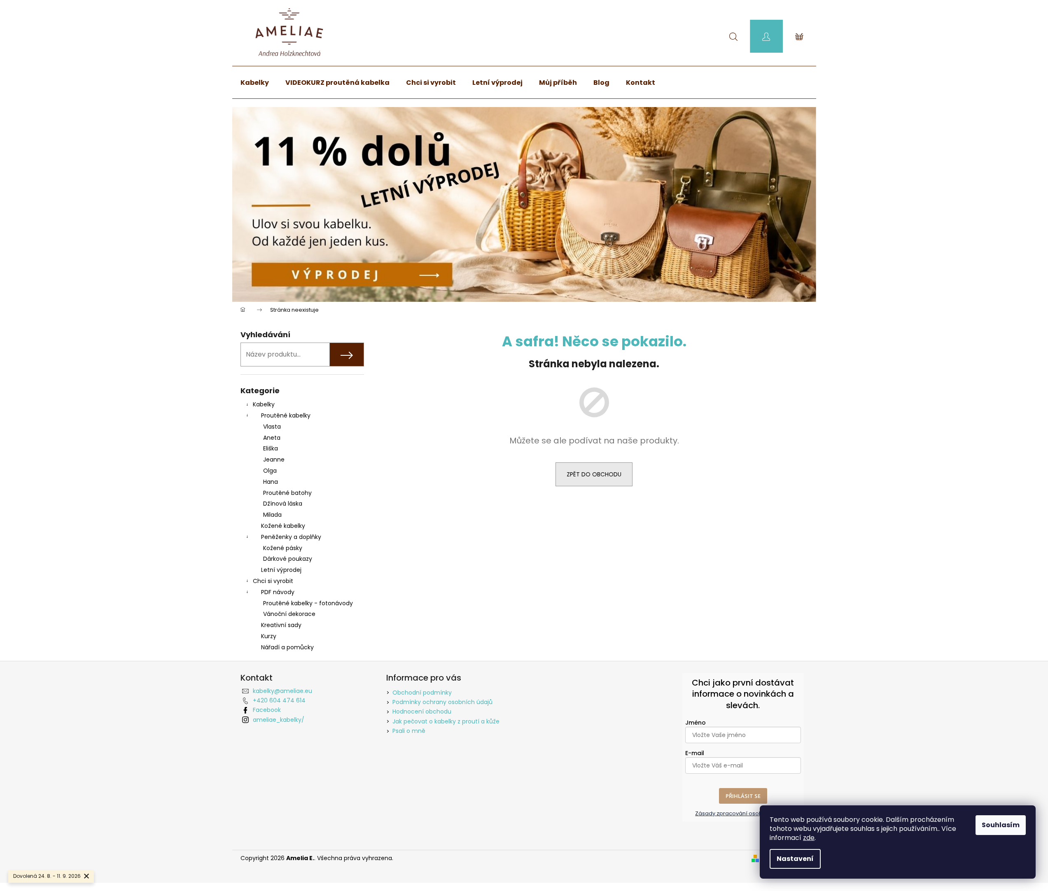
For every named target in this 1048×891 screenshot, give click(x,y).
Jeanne (274, 459)
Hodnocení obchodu (421, 711)
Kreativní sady (281, 625)
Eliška (270, 448)
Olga (270, 470)
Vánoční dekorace (289, 614)
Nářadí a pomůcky (287, 647)
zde (809, 837)
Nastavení (795, 858)
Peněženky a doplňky (291, 537)
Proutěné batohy (287, 493)
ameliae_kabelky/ (278, 720)
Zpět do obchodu (594, 474)
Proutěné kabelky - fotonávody (308, 603)
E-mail (694, 753)
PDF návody (277, 592)
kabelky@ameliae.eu (282, 691)
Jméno (695, 722)
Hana (270, 482)
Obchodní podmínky (422, 692)
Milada (272, 515)
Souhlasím (1001, 825)
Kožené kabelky (283, 526)
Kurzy (268, 636)
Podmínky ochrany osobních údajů (442, 702)
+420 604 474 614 (279, 700)
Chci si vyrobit (273, 581)
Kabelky (264, 404)
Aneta (271, 438)
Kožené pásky (282, 548)
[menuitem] (254, 82)
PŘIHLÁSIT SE (743, 796)
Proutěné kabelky (285, 415)
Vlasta (272, 426)
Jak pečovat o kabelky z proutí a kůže (445, 721)
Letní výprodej (281, 570)
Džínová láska (282, 503)
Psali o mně (408, 731)
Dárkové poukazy (287, 559)
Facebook (267, 710)
